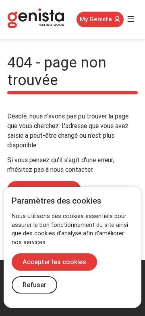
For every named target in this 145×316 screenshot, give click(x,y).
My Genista (96, 19)
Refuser (34, 285)
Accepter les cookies (54, 262)
